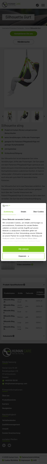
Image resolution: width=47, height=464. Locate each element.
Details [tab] (23, 212)
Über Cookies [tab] (38, 212)
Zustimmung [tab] (8, 212)
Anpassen (22, 256)
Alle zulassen (23, 249)
